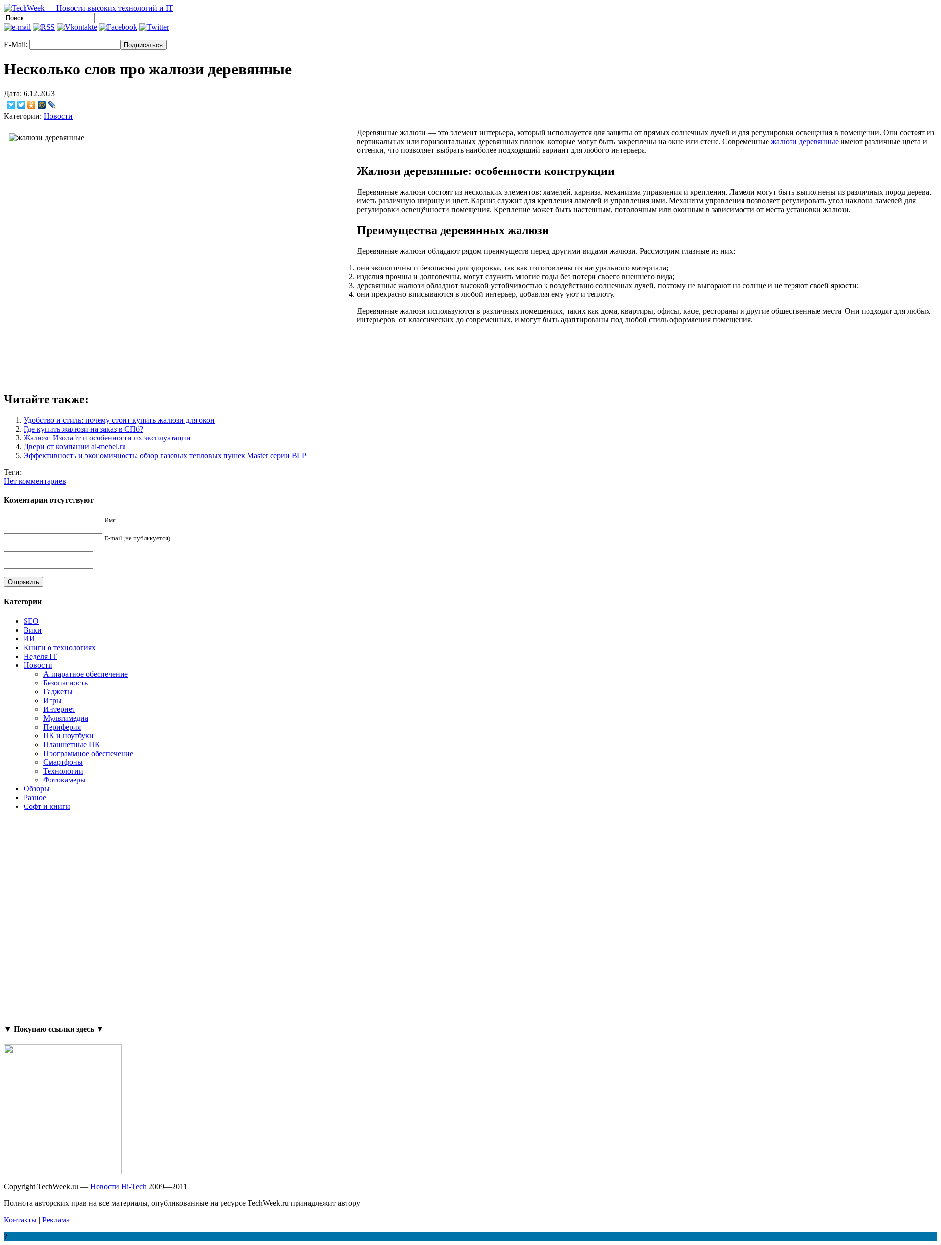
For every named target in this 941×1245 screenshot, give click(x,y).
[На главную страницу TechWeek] (88, 8)
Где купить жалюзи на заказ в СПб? (83, 429)
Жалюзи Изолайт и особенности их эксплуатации (107, 438)
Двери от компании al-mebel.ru (75, 446)
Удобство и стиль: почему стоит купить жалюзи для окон (119, 420)
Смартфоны (63, 762)
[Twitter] (21, 104)
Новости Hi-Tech (118, 1186)
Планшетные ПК (71, 744)
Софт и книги (47, 806)
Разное (35, 797)
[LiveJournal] (52, 104)
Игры (52, 700)
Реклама (56, 1220)
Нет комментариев (35, 481)
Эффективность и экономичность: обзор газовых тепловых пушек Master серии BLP (165, 455)
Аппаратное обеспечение (85, 674)
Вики (33, 630)
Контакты (20, 1220)
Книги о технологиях (60, 647)
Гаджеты (58, 691)
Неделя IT (40, 656)
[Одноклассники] (31, 104)
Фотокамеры (64, 780)
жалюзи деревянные (805, 141)
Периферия (62, 727)
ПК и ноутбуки (68, 736)
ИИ (29, 639)
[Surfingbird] (11, 104)
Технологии (63, 771)
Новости (58, 116)
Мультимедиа (65, 718)
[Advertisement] (63, 917)
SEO (31, 621)
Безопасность (65, 683)
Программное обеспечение (88, 753)
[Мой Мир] (42, 104)
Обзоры (37, 788)
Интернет (59, 709)
